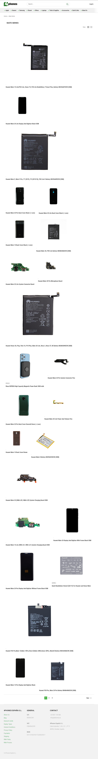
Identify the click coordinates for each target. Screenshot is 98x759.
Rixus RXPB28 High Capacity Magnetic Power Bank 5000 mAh (25, 386)
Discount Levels (8, 721)
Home (5, 16)
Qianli (54, 583)
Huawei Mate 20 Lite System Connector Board (20, 284)
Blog (5, 718)
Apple (7, 10)
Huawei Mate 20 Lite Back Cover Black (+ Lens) (53, 213)
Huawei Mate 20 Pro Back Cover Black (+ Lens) (20, 213)
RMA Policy (7, 739)
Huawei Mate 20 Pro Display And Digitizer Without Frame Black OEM (27, 588)
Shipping (6, 736)
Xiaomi (30, 10)
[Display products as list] (91, 27)
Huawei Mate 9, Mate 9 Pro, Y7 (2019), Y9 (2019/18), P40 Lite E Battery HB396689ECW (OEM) (35, 179)
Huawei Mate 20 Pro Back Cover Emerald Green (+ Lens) (23, 424)
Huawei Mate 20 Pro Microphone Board (50, 281)
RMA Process (8, 742)
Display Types (8, 724)
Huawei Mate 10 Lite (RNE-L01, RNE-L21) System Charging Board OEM (28, 545)
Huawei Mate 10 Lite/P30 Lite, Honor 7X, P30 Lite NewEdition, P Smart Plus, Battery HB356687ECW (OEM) (39, 87)
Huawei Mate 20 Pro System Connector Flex (61, 378)
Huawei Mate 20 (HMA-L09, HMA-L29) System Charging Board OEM (27, 500)
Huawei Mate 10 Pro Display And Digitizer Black (20, 685)
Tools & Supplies (54, 10)
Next (88, 698)
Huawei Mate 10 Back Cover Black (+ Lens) (19, 245)
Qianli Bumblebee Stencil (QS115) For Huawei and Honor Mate (71, 586)
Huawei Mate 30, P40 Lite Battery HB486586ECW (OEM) (53, 251)
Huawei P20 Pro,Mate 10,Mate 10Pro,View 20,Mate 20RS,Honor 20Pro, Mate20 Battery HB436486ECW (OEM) (39, 651)
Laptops (44, 10)
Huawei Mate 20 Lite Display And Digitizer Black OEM (22, 124)
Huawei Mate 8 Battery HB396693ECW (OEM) (45, 457)
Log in (91, 4)
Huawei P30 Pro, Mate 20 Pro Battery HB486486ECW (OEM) (57, 690)
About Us (84, 10)
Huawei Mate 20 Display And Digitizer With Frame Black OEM (72, 540)
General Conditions (9, 727)
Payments (7, 733)
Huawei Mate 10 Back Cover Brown (16, 452)
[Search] (67, 4)
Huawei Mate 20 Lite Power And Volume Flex (58, 419)
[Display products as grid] (88, 27)
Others (37, 10)
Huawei (14, 10)
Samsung (22, 10)
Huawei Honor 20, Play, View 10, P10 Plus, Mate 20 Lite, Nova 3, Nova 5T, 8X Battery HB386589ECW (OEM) (39, 346)
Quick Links (75, 10)
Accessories (65, 10)
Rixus (7, 383)
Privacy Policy (8, 730)
